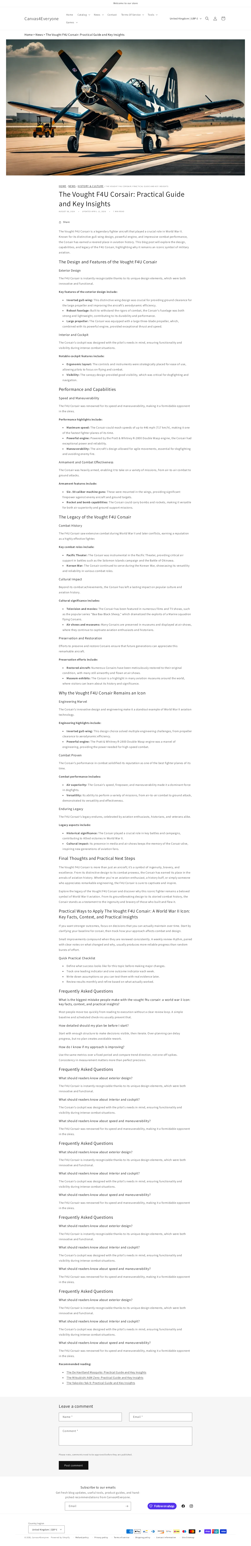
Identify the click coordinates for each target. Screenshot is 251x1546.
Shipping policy (142, 1537)
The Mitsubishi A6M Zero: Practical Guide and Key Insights (105, 1378)
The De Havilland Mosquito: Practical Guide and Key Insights (106, 1372)
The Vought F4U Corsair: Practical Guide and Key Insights (85, 35)
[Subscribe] (127, 1506)
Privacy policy (101, 1537)
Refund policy (82, 1537)
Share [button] (66, 222)
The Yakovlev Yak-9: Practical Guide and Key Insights (101, 1383)
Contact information (166, 1537)
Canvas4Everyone (40, 1537)
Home (28, 35)
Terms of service (121, 1537)
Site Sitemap (188, 1537)
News (39, 35)
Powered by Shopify (60, 1537)
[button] (83, 14)
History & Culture (90, 186)
